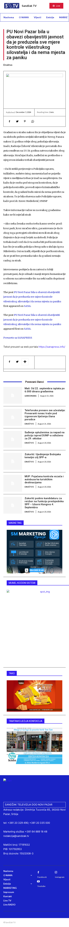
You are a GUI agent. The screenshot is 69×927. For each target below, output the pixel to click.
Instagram (59, 877)
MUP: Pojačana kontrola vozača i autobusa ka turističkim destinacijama (44, 479)
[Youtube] (38, 881)
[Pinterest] (24, 121)
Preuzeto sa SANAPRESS (17, 337)
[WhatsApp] (32, 121)
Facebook (42, 877)
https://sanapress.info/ (52, 346)
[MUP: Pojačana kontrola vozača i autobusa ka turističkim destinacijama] (12, 483)
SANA (27, 306)
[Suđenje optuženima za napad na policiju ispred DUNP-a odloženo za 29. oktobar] (12, 439)
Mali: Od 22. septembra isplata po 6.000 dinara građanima (45, 390)
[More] (24, 361)
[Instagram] (56, 872)
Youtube (41, 886)
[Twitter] (17, 121)
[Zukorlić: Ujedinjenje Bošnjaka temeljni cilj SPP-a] (12, 461)
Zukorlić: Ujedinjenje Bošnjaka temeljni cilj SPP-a (43, 456)
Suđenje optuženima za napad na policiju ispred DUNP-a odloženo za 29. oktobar (44, 435)
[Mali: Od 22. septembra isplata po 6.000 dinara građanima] (12, 395)
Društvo (7, 64)
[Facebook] (9, 121)
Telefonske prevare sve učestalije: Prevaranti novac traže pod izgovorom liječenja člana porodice (45, 415)
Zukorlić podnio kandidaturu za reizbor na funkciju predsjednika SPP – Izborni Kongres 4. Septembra (44, 503)
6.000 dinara (31, 396)
